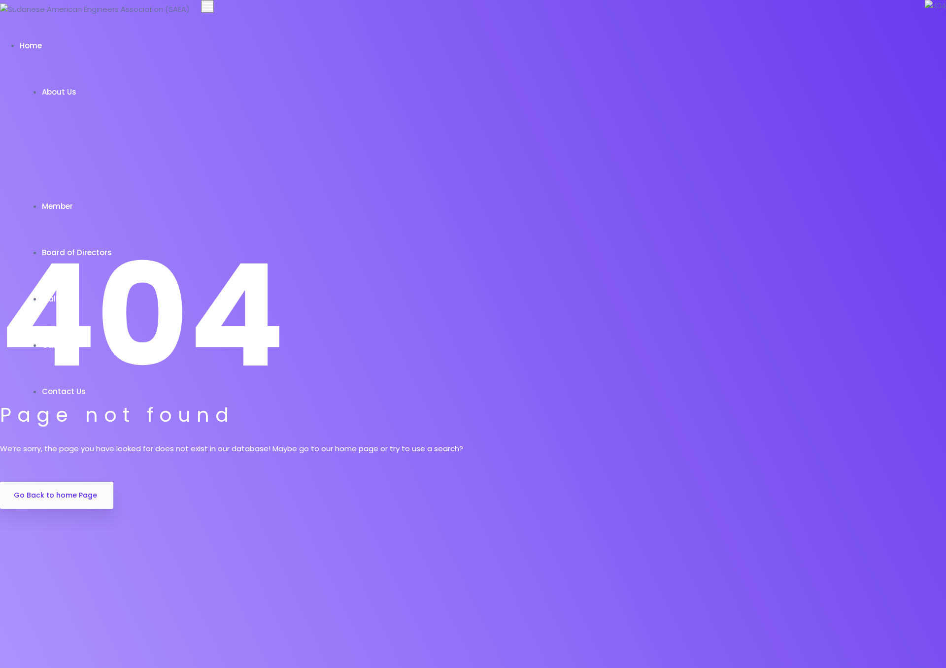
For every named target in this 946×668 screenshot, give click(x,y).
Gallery (56, 299)
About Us (59, 92)
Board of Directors (78, 252)
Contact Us (65, 391)
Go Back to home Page (55, 495)
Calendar (61, 345)
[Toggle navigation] (207, 6)
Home (32, 45)
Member (58, 206)
